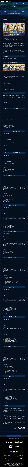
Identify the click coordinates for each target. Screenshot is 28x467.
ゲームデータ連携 (21, 458)
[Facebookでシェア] (11, 452)
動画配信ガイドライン (21, 456)
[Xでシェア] (14, 452)
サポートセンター (7, 456)
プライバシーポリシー (21, 455)
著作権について (7, 455)
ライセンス (7, 458)
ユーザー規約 (7, 460)
